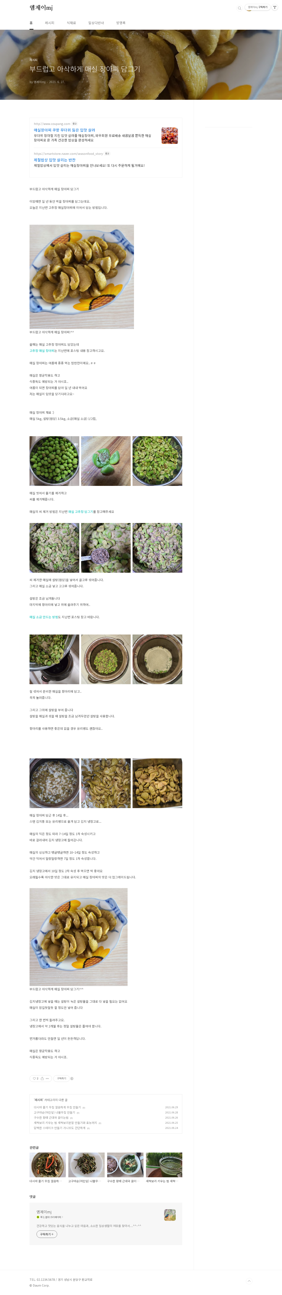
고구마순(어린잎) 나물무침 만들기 (54, 1112)
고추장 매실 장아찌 (42, 350)
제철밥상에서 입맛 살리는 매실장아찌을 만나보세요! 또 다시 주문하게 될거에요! (89, 165)
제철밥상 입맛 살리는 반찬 (55, 159)
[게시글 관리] (47, 1078)
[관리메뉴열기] (275, 7)
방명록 (121, 22)
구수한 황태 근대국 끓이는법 (51, 1117)
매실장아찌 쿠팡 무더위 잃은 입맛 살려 (64, 129)
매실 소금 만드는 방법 (44, 617)
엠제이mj (41, 8)
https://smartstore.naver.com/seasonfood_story (68, 153)
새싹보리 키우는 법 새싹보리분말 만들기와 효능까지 (65, 1123)
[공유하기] (42, 1078)
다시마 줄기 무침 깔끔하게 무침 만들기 (57, 1107)
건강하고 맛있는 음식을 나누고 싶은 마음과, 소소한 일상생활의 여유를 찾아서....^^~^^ (89, 1226)
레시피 (49, 22)
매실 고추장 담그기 (80, 511)
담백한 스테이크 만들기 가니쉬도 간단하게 (59, 1128)
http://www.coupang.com (52, 124)
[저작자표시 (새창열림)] (71, 1078)
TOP (249, 1281)
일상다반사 (96, 22)
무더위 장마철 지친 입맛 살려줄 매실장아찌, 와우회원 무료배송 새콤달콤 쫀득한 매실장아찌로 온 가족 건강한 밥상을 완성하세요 (92, 137)
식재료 (71, 22)
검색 (240, 8)
